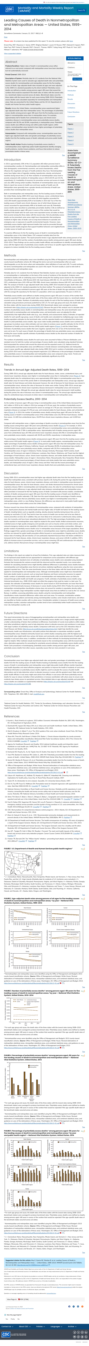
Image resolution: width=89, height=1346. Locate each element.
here (71, 41)
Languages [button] (55, 1326)
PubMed (33, 741)
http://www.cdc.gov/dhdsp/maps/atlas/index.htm (40, 629)
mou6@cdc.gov (38, 694)
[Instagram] (82, 1332)
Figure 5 (70, 144)
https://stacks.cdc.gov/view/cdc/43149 (57, 682)
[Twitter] (78, 1332)
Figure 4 (70, 140)
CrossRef (24, 741)
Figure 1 (70, 129)
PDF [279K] (24, 1299)
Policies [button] (39, 1326)
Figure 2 (70, 133)
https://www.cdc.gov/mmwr (64, 1287)
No (18, 1319)
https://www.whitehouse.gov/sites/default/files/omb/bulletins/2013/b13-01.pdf (35, 772)
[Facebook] (74, 1332)
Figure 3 (70, 136)
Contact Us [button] (6, 1326)
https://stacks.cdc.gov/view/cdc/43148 (17, 684)
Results (70, 99)
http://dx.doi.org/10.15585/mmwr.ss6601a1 (32, 1265)
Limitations (71, 108)
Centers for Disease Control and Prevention (22, 1308)
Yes (7, 1319)
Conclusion (71, 117)
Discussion (71, 103)
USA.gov (85, 1342)
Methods (71, 95)
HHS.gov (78, 1342)
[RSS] (86, 1336)
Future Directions (73, 112)
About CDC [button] (24, 1326)
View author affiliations (33, 50)
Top (63, 155)
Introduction (72, 91)
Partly (13, 1319)
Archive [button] (71, 1326)
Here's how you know (78, 2)
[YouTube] (74, 1336)
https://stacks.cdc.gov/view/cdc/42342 (30, 307)
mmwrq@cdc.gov (51, 1293)
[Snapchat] (82, 1336)
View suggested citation (12, 53)
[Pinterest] (78, 1336)
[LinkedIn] (86, 1332)
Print (5, 37)
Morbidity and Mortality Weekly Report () (46, 9)
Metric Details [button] (77, 79)
